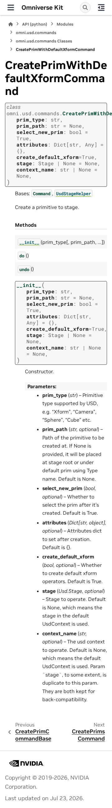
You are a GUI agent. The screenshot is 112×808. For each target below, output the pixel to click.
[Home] (10, 24)
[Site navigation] (10, 7)
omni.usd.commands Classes (44, 41)
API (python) (34, 24)
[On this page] (101, 7)
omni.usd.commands (36, 32)
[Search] (85, 7)
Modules (65, 24)
